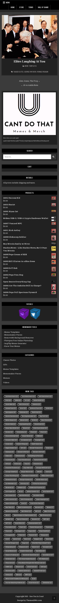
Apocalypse (10, 412)
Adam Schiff (38, 400)
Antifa (49, 408)
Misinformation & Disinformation (25, 515)
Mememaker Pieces (12, 373)
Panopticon (10, 527)
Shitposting (10, 547)
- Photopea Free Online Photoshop (18, 340)
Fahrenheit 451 (40, 460)
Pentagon (20, 531)
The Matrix (43, 559)
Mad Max (10, 507)
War (18, 575)
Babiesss (24, 412)
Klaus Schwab (11, 503)
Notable (35, 519)
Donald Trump (36, 448)
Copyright (39, 440)
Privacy (44, 535)
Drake (49, 448)
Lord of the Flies (37, 503)
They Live (10, 563)
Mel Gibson (26, 511)
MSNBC (9, 519)
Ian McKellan (11, 483)
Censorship (21, 432)
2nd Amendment (28, 396)
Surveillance (48, 555)
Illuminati (9, 487)
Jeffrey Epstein (33, 491)
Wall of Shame (43, 7)
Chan (43, 432)
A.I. (27, 400)
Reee (27, 539)
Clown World (27, 436)
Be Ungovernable (28, 416)
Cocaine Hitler (11, 440)
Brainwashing (25, 424)
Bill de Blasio (11, 420)
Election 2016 (23, 452)
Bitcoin (24, 420)
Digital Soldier (11, 448)
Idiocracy (24, 483)
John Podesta (26, 499)
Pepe (32, 531)
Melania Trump (11, 511)
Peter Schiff (44, 531)
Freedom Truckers (12, 468)
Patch (22, 527)
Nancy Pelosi (22, 519)
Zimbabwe (47, 582)
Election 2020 (38, 452)
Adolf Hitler (10, 404)
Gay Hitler (28, 468)
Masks (50, 507)
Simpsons (23, 547)
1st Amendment (12, 396)
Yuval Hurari (33, 582)
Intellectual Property (37, 487)
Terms (30, 7)
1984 (17, 400)
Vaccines (10, 571)
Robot (49, 539)
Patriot (49, 527)
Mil (7, 515)
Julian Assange (42, 499)
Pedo (8, 531)
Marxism (38, 507)
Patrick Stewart (35, 527)
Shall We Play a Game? (41, 543)
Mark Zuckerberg (24, 507)
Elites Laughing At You (29, 61)
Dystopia (9, 452)
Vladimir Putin (39, 571)
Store (21, 7)
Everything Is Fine (35, 456)
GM (39, 472)
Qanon (16, 539)
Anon (23, 408)
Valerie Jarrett (24, 571)
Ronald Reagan (42, 72)
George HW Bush (30, 72)
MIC (37, 511)
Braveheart (39, 424)
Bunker (9, 432)
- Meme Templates (11, 332)
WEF (27, 575)
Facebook (10, 460)
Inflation (21, 487)
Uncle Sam (31, 567)
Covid (9, 444)
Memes (6, 378)
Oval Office (19, 523)
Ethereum (20, 456)
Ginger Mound (27, 472)
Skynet (35, 547)
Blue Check (46, 420)
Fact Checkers (24, 460)
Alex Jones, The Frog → (29, 81)
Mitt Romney (45, 515)
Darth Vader (36, 444)
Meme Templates (31, 66)
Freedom (37, 464)
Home (13, 7)
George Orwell (11, 472)
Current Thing (22, 444)
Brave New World (12, 428)
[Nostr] (24, 313)
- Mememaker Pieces (12, 335)
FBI (8, 464)
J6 (21, 491)
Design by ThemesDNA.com (29, 600)
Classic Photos (9, 360)
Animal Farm (11, 408)
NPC (46, 519)
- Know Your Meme (11, 346)
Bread (26, 428)
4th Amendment (45, 396)
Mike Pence (49, 511)
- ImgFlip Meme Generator (14, 343)
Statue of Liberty (12, 555)
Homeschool (11, 479)
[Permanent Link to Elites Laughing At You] (29, 36)
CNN (39, 436)
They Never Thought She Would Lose (32, 563)
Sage (25, 543)
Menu (8, 2)
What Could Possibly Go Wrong (17, 578)
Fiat (27, 464)
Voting (9, 575)
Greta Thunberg (12, 475)
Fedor (17, 464)
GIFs (5, 364)
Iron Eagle (10, 491)
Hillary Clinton (47, 475)
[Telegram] (35, 313)
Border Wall (10, 424)
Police (22, 535)
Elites (21, 72)
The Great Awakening (27, 559)
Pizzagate (10, 535)
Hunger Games (26, 479)
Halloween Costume (30, 475)
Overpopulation (34, 523)
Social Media (11, 551)
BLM (34, 420)
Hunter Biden (41, 479)
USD (43, 567)
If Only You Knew (39, 483)
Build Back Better (40, 428)
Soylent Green (26, 551)
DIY (23, 448)
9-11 (8, 400)
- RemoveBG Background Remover (18, 337)
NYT (8, 523)
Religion (38, 539)
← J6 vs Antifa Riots (29, 85)
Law (23, 503)
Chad (33, 432)
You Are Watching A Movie (15, 582)
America (36, 404)
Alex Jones (23, 404)
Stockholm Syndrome (30, 555)
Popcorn (32, 535)
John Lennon (11, 499)
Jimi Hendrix (24, 495)
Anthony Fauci (35, 408)
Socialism (47, 547)
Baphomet (36, 412)
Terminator (10, 559)
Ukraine (19, 567)
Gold (48, 472)
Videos (6, 382)
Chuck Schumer (12, 436)
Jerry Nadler (48, 491)
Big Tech (43, 416)
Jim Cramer (10, 495)
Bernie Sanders (12, 416)
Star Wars (40, 551)
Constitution (26, 440)
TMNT (9, 567)
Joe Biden (38, 495)
